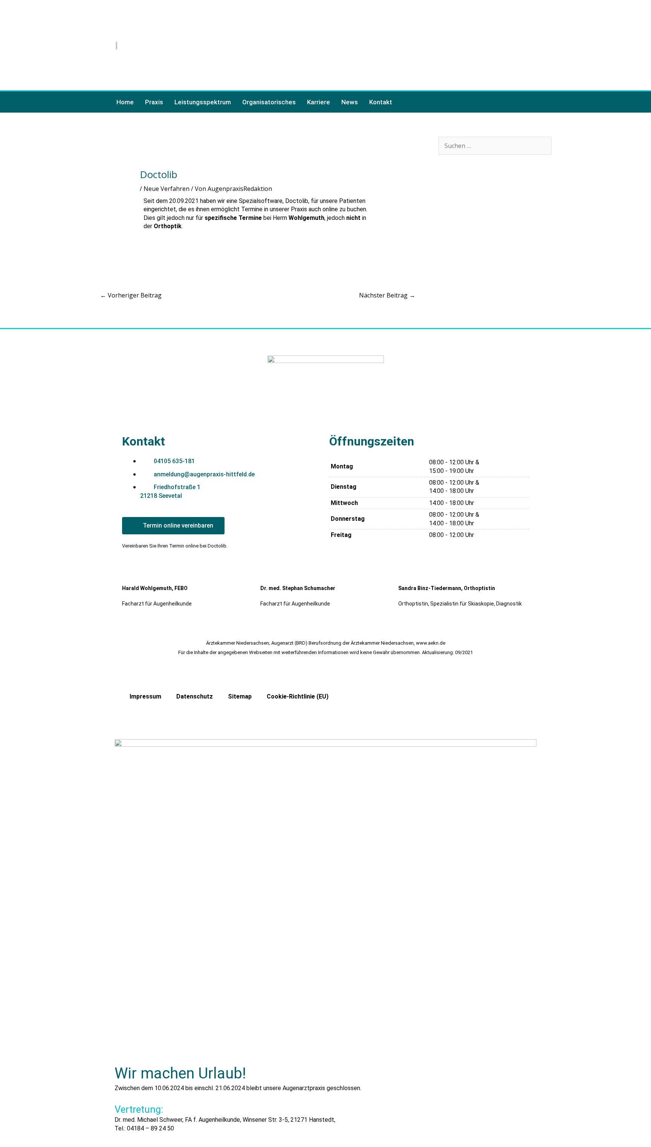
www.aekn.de (430, 643)
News (349, 102)
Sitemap (240, 696)
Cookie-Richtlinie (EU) (298, 696)
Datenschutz (194, 696)
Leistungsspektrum (202, 102)
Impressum (145, 696)
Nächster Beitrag (387, 295)
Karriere (318, 102)
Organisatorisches (269, 102)
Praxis (154, 102)
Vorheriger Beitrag (131, 295)
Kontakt (380, 102)
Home (125, 102)
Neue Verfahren (166, 189)
